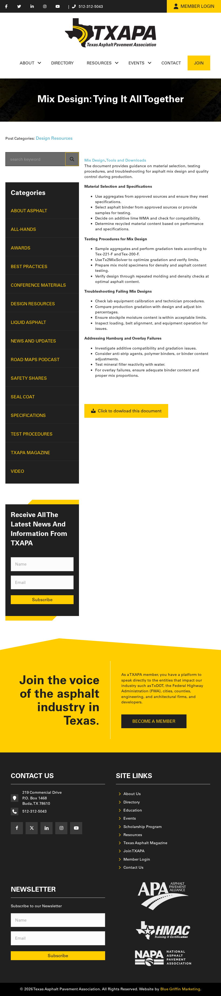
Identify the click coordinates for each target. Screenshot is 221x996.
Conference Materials (38, 285)
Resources (99, 63)
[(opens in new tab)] (163, 896)
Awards (20, 248)
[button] (39, 63)
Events (136, 63)
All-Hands (23, 229)
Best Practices (29, 266)
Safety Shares (29, 378)
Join (199, 63)
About (27, 63)
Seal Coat (23, 396)
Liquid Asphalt (28, 322)
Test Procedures (32, 434)
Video (17, 471)
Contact (171, 63)
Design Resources (54, 138)
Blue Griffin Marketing (180, 989)
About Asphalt (29, 210)
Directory (62, 63)
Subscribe (42, 599)
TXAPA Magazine (30, 452)
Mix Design (94, 160)
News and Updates (33, 341)
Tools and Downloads (126, 160)
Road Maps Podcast (35, 359)
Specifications (28, 415)
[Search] (72, 159)
